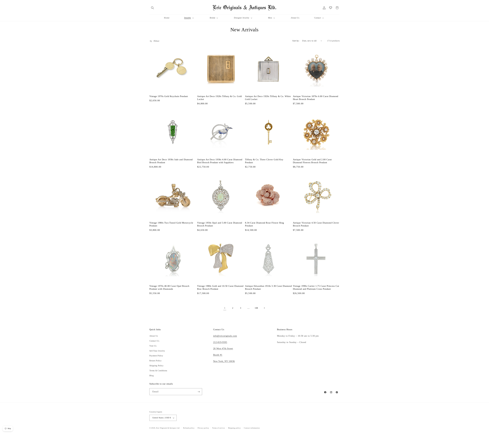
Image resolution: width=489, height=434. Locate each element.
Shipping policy (234, 428)
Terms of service (218, 428)
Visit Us (153, 346)
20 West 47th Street (223, 348)
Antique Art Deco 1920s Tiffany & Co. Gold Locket (219, 97)
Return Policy (155, 361)
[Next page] (264, 308)
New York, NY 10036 (224, 361)
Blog (151, 375)
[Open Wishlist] (330, 8)
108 (256, 308)
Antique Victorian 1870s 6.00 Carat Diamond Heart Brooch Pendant (315, 97)
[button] (152, 8)
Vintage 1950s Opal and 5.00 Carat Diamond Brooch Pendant (219, 224)
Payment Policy (156, 356)
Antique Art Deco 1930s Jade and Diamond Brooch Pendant (171, 161)
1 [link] (224, 308)
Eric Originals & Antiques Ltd (168, 428)
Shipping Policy (156, 366)
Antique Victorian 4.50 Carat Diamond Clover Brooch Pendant (316, 224)
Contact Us (154, 341)
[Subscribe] (198, 391)
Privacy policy (203, 428)
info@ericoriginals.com (225, 336)
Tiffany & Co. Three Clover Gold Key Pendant (264, 161)
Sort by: (295, 41)
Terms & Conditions (158, 370)
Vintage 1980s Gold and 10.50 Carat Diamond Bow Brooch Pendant (220, 287)
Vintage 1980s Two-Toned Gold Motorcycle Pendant (171, 224)
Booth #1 (217, 355)
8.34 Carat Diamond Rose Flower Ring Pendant (264, 224)
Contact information (252, 428)
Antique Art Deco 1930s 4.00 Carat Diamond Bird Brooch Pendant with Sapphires (219, 161)
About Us (153, 336)
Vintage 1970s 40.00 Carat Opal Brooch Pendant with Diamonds (169, 287)
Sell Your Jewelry (157, 351)
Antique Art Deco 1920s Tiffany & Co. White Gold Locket (268, 97)
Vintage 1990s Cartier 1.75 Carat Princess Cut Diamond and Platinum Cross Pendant (316, 287)
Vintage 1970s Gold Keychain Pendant (168, 96)
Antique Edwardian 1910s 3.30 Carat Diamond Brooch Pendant (268, 287)
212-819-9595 (220, 342)
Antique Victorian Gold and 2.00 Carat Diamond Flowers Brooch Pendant (312, 161)
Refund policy (188, 428)
